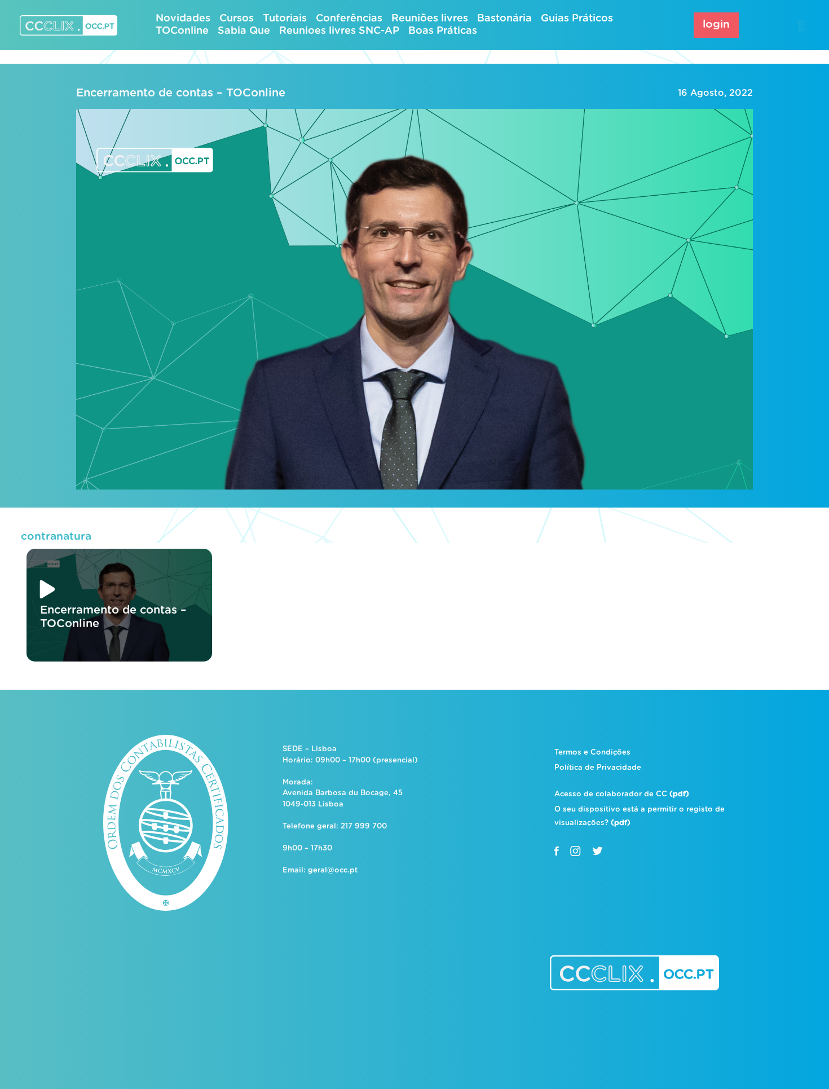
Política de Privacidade (597, 767)
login (716, 24)
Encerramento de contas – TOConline (180, 93)
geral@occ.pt (333, 870)
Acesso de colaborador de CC (621, 794)
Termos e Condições (592, 752)
